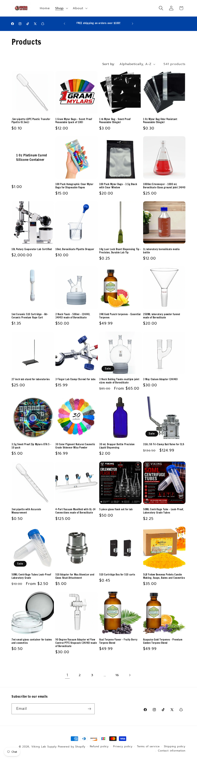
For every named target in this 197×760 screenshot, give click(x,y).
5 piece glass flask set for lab (116, 509)
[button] (61, 8)
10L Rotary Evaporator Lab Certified (32, 249)
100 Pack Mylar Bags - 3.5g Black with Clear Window (118, 186)
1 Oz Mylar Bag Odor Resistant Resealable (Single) (160, 121)
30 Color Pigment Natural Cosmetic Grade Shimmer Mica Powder (75, 446)
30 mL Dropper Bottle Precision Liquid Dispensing (117, 446)
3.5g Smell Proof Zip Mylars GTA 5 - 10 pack (31, 446)
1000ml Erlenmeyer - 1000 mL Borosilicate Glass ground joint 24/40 (164, 186)
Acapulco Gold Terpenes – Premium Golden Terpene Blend (162, 641)
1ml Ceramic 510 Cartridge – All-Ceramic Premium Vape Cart (30, 316)
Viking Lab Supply (44, 747)
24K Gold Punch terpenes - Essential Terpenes (120, 316)
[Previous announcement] (64, 23)
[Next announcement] (132, 23)
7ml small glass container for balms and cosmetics (32, 641)
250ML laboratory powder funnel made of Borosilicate (161, 316)
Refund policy (99, 746)
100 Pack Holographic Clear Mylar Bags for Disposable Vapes (74, 186)
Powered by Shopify (71, 747)
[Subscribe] (89, 708)
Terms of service (148, 746)
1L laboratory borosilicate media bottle (161, 251)
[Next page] (130, 675)
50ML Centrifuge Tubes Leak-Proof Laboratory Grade (31, 576)
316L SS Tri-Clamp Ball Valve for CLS (163, 444)
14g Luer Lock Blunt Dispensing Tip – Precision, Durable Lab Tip (120, 251)
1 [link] (67, 675)
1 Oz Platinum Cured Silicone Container (31, 157)
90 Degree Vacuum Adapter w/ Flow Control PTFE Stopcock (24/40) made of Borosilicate (76, 643)
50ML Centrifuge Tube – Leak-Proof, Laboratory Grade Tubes (163, 511)
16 (117, 675)
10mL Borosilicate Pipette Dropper (74, 249)
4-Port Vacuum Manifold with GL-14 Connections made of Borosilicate (75, 511)
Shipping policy (174, 746)
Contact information (171, 751)
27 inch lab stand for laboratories (31, 379)
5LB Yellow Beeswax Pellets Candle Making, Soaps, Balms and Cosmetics (164, 576)
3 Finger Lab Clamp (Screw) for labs (75, 379)
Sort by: (108, 64)
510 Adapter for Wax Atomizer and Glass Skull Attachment (74, 576)
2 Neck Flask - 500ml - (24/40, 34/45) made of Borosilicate (72, 316)
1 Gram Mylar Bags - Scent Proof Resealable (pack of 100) (73, 121)
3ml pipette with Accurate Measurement (26, 511)
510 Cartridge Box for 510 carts (117, 574)
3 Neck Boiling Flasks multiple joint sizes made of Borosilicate (119, 381)
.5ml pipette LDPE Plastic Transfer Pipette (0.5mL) (31, 121)
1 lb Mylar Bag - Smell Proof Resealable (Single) (115, 121)
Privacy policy (123, 746)
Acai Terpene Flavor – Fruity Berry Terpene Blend (118, 641)
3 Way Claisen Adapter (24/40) (160, 379)
